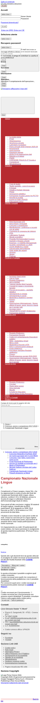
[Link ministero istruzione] (11, 4)
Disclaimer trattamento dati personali (14, 683)
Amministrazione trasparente (16, 663)
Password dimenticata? (10, 22)
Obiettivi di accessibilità (14, 657)
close (3, 115)
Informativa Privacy (12, 652)
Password (25, 19)
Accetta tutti (8, 567)
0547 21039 (12, 616)
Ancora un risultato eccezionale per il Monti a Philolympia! (23, 464)
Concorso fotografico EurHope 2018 (23, 454)
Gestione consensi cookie (15, 661)
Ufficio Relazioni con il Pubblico (17, 654)
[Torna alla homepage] (14, 89)
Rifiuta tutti (18, 565)
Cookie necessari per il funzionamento (15, 592)
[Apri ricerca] (22, 62)
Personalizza (6, 565)
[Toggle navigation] (18, 105)
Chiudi (4, 66)
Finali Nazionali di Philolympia (21, 461)
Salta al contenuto (8, 2)
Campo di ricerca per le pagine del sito (15, 403)
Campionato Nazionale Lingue (21, 471)
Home (7, 424)
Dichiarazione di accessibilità (16, 655)
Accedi (4, 6)
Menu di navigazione (27, 447)
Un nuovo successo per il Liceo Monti (23, 456)
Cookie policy (10, 648)
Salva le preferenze (17, 600)
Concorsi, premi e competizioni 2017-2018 (21, 426)
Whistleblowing (11, 659)
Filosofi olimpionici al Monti (19, 473)
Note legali (9, 650)
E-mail (23, 49)
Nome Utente (26, 16)
